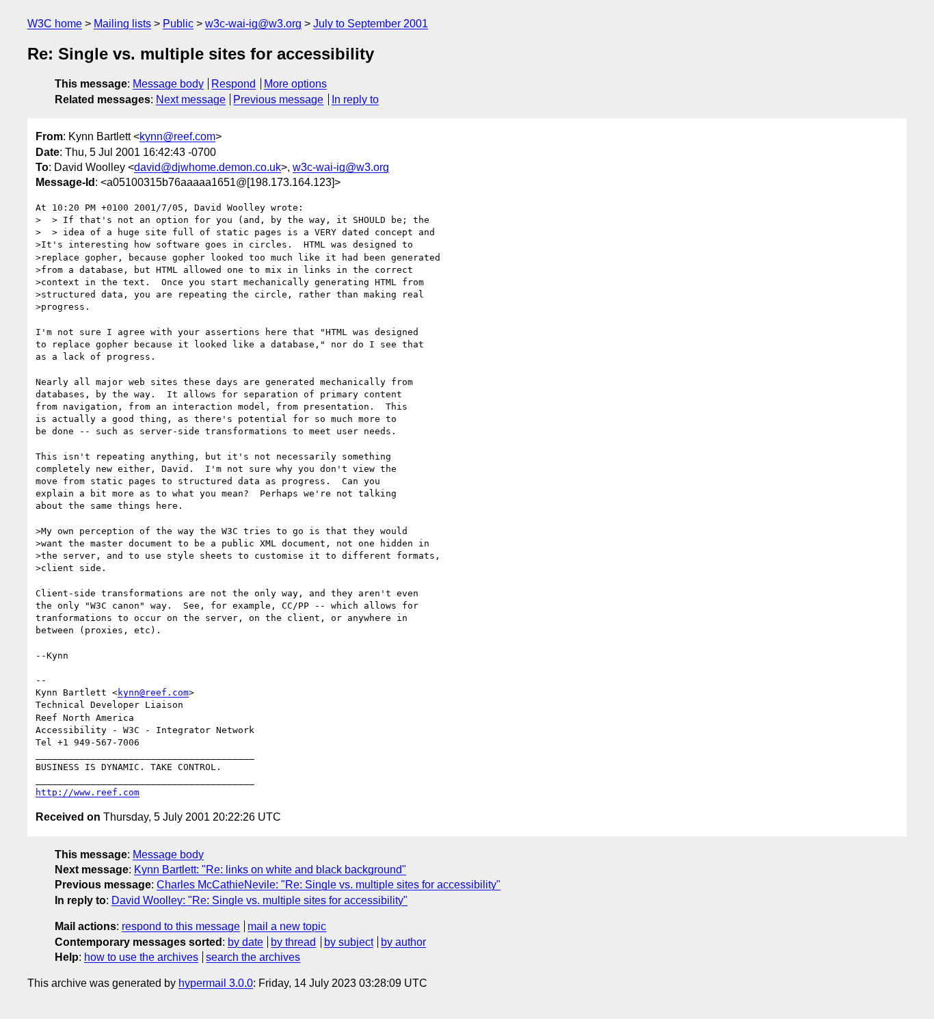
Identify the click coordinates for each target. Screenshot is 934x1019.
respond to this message (181, 926)
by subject (348, 942)
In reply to (355, 99)
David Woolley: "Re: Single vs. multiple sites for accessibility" (259, 900)
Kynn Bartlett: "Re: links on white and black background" (270, 869)
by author (403, 942)
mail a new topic (287, 926)
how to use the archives (141, 957)
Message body (168, 84)
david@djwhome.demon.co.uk (207, 167)
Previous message (278, 99)
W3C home (54, 23)
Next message (191, 99)
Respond (233, 84)
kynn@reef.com (177, 136)
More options (295, 84)
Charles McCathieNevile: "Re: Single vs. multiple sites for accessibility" (329, 884)
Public (178, 23)
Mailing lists (122, 23)
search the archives (253, 957)
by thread (293, 942)
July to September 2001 (370, 23)
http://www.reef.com (87, 792)
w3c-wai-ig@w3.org (253, 23)
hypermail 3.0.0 (215, 983)
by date (245, 942)
